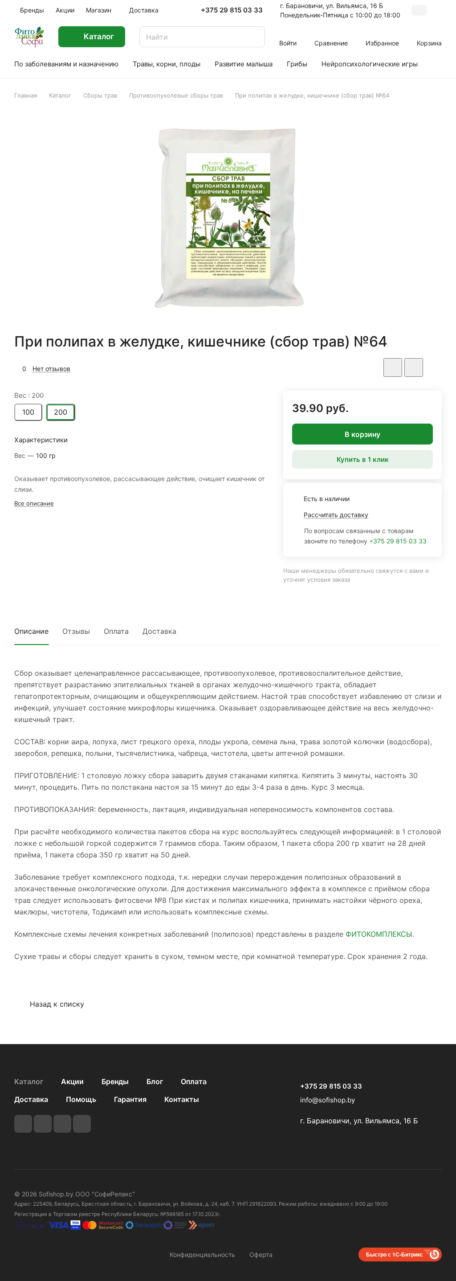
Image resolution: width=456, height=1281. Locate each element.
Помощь (81, 1099)
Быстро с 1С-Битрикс (394, 1254)
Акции (72, 1081)
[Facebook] (43, 1124)
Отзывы (76, 631)
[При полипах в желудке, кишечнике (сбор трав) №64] (228, 216)
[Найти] (254, 36)
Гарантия (130, 1099)
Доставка (159, 631)
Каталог (28, 1081)
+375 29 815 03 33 (232, 10)
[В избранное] (392, 367)
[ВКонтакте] (23, 1124)
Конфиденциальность (202, 1254)
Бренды (115, 1081)
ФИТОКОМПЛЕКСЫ (379, 934)
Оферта (261, 1254)
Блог (155, 1081)
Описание (31, 631)
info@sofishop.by (327, 1100)
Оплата (116, 631)
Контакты (181, 1099)
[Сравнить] (413, 367)
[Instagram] (62, 1124)
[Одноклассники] (82, 1124)
